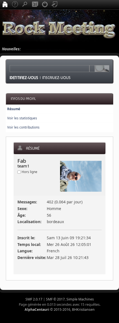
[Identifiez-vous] (45, 4)
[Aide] (15, 4)
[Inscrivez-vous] (55, 4)
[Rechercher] (25, 4)
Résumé (13, 109)
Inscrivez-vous (56, 77)
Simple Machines (80, 299)
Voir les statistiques (22, 118)
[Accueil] (5, 4)
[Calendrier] (35, 4)
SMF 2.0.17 (33, 299)
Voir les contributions (23, 127)
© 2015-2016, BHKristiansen (60, 309)
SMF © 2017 (55, 299)
